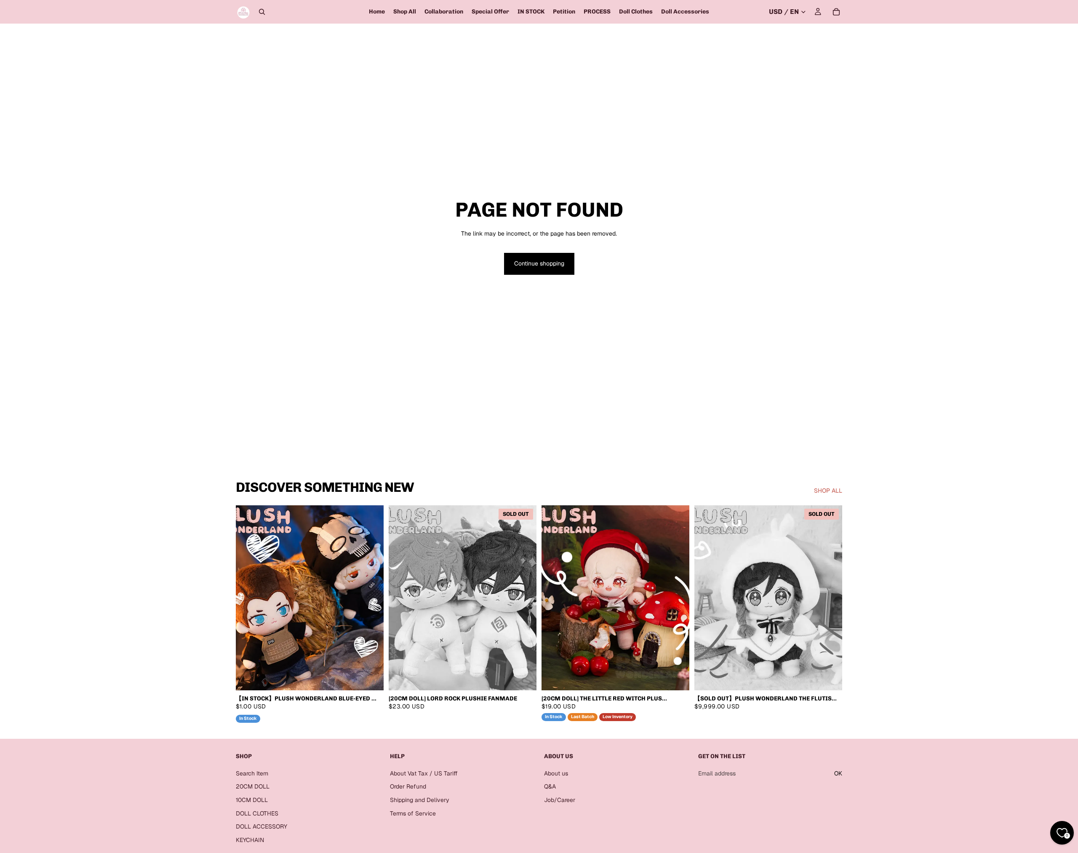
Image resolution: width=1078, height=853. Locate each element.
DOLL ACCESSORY (261, 826)
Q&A (550, 786)
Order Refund (408, 786)
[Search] (262, 12)
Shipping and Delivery (419, 800)
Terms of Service (413, 813)
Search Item (252, 773)
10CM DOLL (252, 800)
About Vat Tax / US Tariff (424, 773)
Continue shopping (539, 263)
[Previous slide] (248, 597)
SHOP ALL (828, 490)
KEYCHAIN (250, 840)
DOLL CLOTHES (257, 813)
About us (556, 773)
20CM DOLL (253, 786)
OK (838, 773)
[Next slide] (371, 597)
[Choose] (370, 677)
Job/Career (559, 800)
